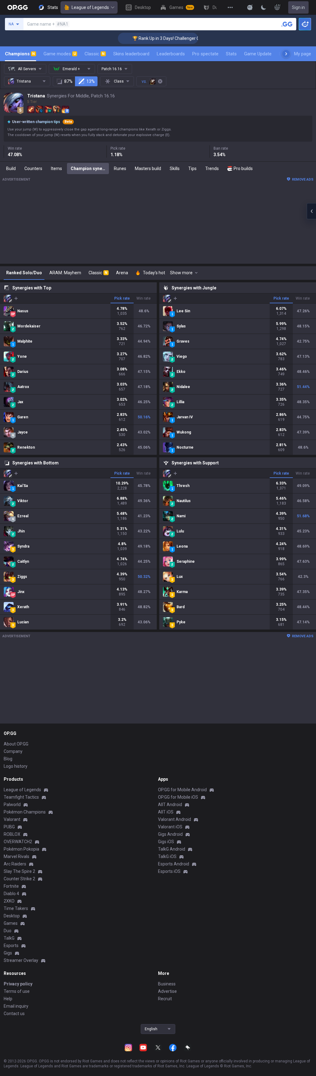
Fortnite (11, 886)
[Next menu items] (286, 53)
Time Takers (16, 908)
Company (13, 751)
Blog (8, 758)
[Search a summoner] (287, 24)
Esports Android (173, 863)
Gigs (8, 952)
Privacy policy (18, 983)
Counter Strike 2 (19, 878)
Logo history (15, 766)
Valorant (12, 819)
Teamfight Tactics (21, 797)
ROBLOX (12, 834)
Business (167, 983)
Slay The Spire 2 (19, 871)
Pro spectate (205, 54)
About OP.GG (16, 743)
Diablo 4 (11, 893)
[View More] (230, 7)
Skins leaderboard (131, 54)
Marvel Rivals (16, 856)
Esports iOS (169, 871)
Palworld (12, 804)
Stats (231, 54)
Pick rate (122, 298)
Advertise (167, 991)
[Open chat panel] (311, 211)
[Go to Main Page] (17, 7)
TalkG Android (171, 849)
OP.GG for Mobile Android (182, 789)
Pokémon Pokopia (21, 849)
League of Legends (90, 7)
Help (8, 998)
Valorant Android (174, 819)
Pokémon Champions (25, 811)
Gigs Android (170, 834)
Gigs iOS (166, 841)
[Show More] (250, 7)
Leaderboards (171, 54)
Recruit (165, 998)
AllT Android (170, 804)
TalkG (9, 938)
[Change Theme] (263, 7)
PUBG (9, 826)
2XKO (9, 901)
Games (11, 923)
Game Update (258, 54)
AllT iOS (165, 811)
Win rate (143, 298)
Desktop (12, 915)
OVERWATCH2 (18, 841)
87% (68, 81)
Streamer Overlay (21, 960)
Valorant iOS (170, 826)
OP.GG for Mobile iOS (178, 797)
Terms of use (17, 991)
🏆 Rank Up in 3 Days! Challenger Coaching (163, 38)
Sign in (298, 7)
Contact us (14, 1013)
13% (90, 81)
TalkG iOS (167, 856)
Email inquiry (16, 1006)
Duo (7, 930)
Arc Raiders (15, 863)
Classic (95, 54)
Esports (11, 945)
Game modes (60, 54)
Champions (20, 54)
